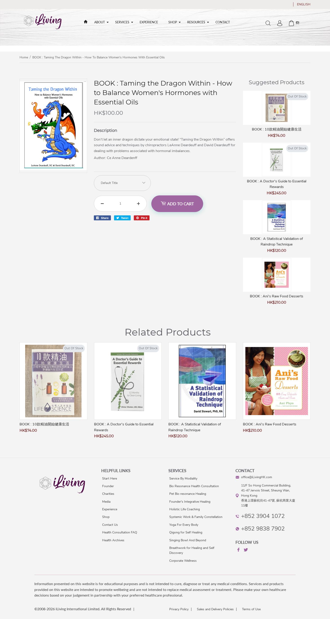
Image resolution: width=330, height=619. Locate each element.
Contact (223, 22)
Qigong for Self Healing (185, 532)
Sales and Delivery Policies (215, 609)
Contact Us (110, 525)
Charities (108, 494)
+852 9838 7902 (263, 529)
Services (122, 22)
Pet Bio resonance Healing (187, 494)
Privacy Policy (179, 609)
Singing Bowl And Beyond (187, 540)
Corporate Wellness (183, 561)
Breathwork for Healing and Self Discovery (191, 550)
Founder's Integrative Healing (189, 502)
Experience (149, 22)
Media (106, 502)
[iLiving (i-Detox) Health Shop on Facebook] (237, 550)
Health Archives (113, 540)
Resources (196, 22)
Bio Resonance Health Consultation (194, 486)
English (303, 4)
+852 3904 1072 (263, 516)
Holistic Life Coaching (184, 509)
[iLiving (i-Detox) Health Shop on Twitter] (245, 550)
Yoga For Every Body (183, 525)
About (99, 22)
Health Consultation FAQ (119, 532)
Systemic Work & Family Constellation (195, 517)
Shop (172, 22)
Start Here (109, 478)
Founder (108, 486)
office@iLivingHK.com (256, 477)
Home (24, 57)
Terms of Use (251, 609)
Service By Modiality (183, 478)
